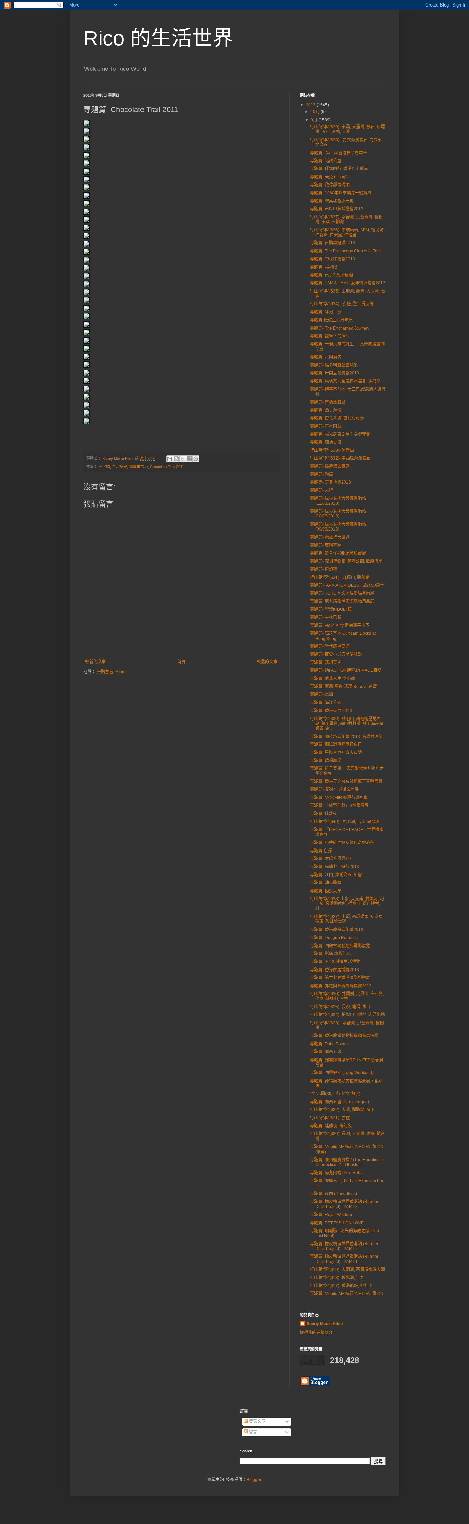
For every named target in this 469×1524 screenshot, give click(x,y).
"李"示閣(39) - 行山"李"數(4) (335, 1093)
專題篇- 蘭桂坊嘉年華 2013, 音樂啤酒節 (346, 736)
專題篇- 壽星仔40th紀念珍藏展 (338, 553)
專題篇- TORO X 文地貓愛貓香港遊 (342, 593)
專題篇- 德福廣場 (325, 760)
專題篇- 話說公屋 (325, 160)
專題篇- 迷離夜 (323, 813)
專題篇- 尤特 (321, 490)
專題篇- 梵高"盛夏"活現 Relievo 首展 (343, 686)
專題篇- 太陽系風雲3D (330, 858)
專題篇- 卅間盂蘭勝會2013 (334, 373)
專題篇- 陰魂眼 (323, 267)
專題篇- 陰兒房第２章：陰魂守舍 (340, 434)
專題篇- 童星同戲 (325, 426)
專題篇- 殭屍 (321, 474)
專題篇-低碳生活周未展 (331, 320)
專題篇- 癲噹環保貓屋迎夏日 (336, 744)
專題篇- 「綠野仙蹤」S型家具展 (339, 805)
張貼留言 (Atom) (112, 671)
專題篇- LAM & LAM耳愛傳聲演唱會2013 (347, 283)
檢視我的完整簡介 (316, 1332)
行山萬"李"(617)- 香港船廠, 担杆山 (341, 1285)
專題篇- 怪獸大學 (325, 891)
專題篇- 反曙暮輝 (325, 545)
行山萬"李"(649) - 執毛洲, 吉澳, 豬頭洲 (345, 821)
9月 (314, 120)
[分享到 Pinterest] (195, 458)
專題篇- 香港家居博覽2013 (334, 969)
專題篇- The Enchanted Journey (339, 328)
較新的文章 (95, 661)
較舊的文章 (267, 661)
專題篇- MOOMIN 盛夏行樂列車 (339, 797)
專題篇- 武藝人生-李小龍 (332, 678)
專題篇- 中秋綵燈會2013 (332, 259)
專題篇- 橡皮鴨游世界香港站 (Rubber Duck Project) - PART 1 (344, 1259)
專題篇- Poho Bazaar (329, 1043)
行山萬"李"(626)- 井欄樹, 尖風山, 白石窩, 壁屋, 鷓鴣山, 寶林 (347, 996)
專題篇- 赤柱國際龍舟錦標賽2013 (340, 986)
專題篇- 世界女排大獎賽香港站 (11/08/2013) (338, 500)
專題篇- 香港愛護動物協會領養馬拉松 (344, 1035)
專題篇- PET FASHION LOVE (337, 1223)
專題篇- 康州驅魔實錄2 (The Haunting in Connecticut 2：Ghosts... (347, 1162)
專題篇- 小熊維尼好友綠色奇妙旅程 (342, 842)
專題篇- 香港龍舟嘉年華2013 (336, 929)
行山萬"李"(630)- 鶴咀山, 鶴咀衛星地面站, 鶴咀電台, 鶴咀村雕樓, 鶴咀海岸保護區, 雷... (346, 723)
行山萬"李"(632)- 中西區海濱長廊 (340, 458)
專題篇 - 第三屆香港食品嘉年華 (338, 153)
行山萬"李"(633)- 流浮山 (332, 450)
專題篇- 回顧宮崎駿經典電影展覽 (340, 945)
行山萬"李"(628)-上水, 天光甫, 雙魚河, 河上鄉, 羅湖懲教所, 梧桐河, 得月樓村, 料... (347, 903)
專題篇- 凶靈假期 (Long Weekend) (342, 1072)
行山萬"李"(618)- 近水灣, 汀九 (337, 1277)
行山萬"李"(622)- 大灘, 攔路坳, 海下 (342, 1109)
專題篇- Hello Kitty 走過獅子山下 (339, 625)
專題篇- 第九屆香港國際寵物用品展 (342, 601)
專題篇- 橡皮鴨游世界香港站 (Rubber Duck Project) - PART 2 (344, 1246)
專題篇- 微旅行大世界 (330, 537)
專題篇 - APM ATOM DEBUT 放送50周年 (347, 585)
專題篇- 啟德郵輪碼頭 (330, 184)
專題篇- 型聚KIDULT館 (331, 609)
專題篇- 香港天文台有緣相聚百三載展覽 (346, 781)
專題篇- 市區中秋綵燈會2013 (336, 208)
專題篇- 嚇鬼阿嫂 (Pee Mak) (336, 1172)
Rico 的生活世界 (158, 38)
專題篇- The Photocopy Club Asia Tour (345, 251)
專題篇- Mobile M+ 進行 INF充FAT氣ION (347, 1293)
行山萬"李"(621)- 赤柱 (330, 1118)
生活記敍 (119, 467)
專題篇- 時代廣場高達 (330, 646)
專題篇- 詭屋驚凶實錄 (330, 466)
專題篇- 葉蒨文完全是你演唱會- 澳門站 (345, 381)
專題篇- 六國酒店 (325, 357)
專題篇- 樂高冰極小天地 (332, 201)
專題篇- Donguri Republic (334, 937)
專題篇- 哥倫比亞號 (327, 402)
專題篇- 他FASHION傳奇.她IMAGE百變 (345, 670)
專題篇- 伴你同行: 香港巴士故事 (339, 168)
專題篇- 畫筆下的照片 (330, 336)
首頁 (181, 661)
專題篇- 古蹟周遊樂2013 (332, 242)
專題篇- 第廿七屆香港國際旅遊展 (340, 977)
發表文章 (256, 1421)
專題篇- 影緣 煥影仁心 (330, 953)
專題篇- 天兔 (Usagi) (329, 177)
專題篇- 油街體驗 (325, 882)
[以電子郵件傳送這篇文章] (169, 458)
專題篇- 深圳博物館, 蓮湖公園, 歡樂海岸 (346, 561)
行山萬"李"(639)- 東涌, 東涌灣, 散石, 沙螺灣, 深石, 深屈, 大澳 (347, 129)
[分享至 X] (182, 458)
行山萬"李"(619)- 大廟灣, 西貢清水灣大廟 (347, 1269)
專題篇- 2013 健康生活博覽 (335, 961)
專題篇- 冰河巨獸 (325, 312)
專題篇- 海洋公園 (325, 702)
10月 (316, 111)
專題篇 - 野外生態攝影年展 (334, 789)
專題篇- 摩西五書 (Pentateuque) (339, 1101)
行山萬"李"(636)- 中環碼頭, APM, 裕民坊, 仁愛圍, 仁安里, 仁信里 (347, 232)
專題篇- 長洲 (321, 694)
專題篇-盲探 (321, 850)
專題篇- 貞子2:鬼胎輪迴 (331, 275)
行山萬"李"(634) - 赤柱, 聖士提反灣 (342, 303)
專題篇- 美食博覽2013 (330, 482)
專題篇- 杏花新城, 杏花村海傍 (337, 418)
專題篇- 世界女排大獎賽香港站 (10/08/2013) (338, 514)
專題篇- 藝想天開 (325, 662)
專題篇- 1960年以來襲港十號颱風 (340, 193)
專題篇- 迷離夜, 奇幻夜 (331, 1125)
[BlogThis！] (176, 458)
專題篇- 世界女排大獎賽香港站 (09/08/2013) (338, 527)
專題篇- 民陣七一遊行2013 (334, 866)
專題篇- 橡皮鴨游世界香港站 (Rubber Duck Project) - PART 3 (344, 1204)
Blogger (254, 1479)
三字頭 (104, 467)
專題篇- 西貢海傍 (325, 410)
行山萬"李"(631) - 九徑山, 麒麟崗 (339, 577)
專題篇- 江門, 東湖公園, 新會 (336, 874)
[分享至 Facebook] (189, 458)
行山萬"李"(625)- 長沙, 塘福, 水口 (340, 1006)
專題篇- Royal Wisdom (331, 1214)
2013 (311, 105)
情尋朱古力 (138, 467)
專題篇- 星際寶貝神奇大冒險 (336, 752)
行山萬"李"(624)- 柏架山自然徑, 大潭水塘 (347, 1014)
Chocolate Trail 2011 (167, 467)
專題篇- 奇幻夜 (323, 569)
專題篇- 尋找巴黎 (325, 617)
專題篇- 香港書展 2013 (331, 710)
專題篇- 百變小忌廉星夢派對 (336, 654)
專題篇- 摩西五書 (325, 1051)
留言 (252, 1432)
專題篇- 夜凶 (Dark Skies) (333, 1193)
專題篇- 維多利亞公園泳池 (334, 365)
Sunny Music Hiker (325, 1323)
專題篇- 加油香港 (325, 442)
